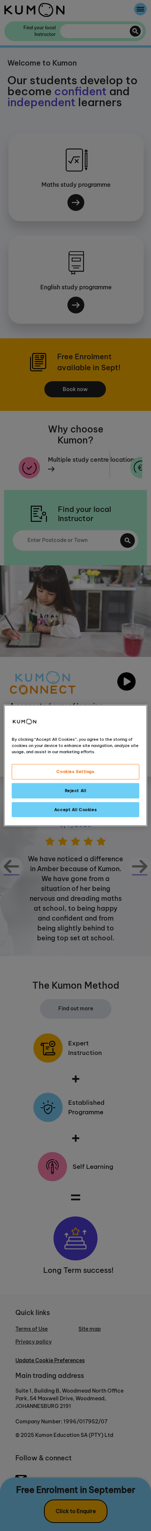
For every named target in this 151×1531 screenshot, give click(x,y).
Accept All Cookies (75, 809)
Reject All (75, 790)
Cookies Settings (75, 771)
